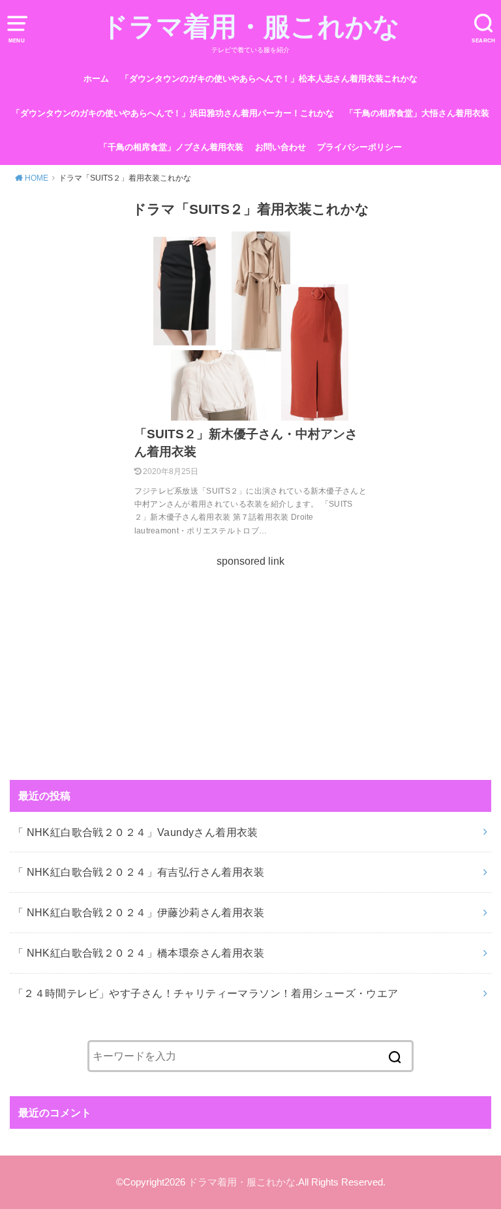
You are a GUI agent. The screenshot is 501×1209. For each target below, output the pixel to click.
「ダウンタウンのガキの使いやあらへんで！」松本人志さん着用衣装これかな (269, 78)
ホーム (96, 78)
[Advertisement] (250, 661)
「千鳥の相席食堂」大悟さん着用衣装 (417, 113)
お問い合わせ (280, 147)
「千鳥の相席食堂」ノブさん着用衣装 (171, 147)
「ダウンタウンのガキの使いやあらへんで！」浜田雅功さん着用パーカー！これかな (173, 113)
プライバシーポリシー (359, 147)
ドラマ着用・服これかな (250, 27)
